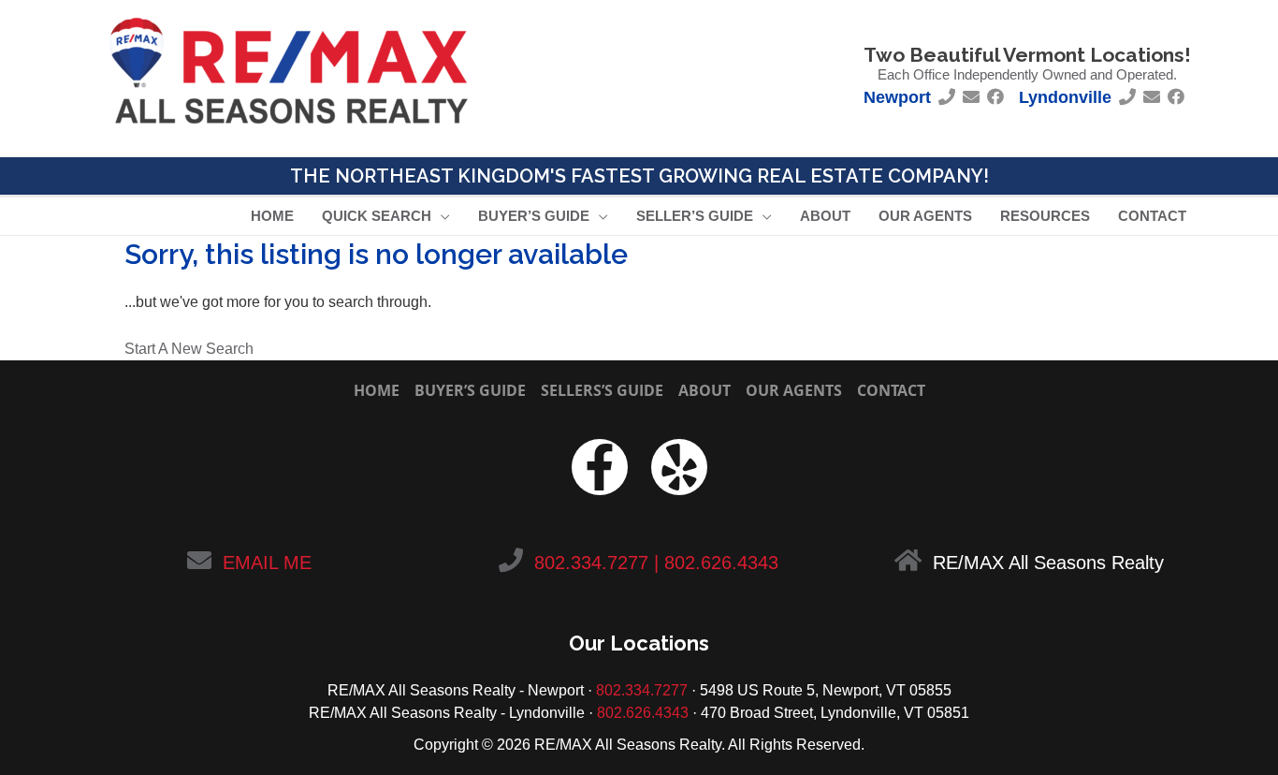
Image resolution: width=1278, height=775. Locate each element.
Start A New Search (189, 349)
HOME (376, 390)
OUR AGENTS (794, 390)
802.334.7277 (642, 690)
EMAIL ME (267, 562)
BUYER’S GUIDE (470, 390)
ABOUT (704, 390)
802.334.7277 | (596, 562)
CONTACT (891, 390)
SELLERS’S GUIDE (602, 390)
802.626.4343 (721, 562)
